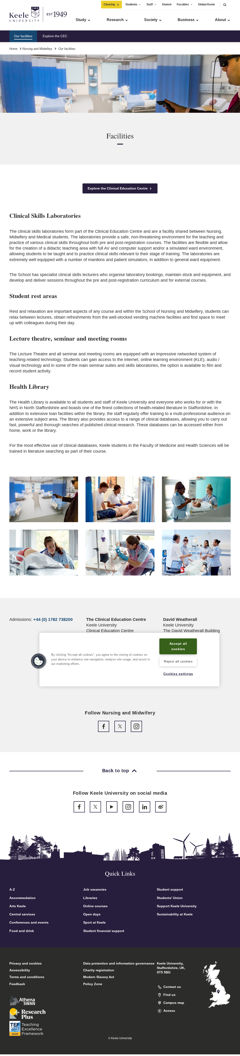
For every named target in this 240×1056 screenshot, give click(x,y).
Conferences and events (29, 922)
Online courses (95, 906)
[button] (225, 4)
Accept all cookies (178, 646)
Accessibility (19, 970)
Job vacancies (94, 889)
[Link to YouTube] (111, 806)
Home (13, 49)
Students (131, 4)
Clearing (109, 4)
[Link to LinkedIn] (144, 806)
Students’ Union (170, 898)
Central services (22, 914)
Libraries (90, 898)
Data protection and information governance (118, 963)
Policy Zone (92, 984)
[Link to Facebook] (103, 726)
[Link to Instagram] (136, 726)
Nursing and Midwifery (37, 49)
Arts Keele (17, 906)
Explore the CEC (55, 36)
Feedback (17, 984)
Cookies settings (178, 674)
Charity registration (98, 970)
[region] (129, 659)
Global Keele (206, 4)
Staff (149, 4)
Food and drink (21, 931)
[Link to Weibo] (160, 806)
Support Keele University (177, 906)
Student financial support (103, 931)
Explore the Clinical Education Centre (118, 188)
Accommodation (22, 898)
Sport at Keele (94, 922)
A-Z (12, 889)
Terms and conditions (26, 977)
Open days (92, 914)
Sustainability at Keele (175, 914)
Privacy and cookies (25, 963)
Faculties (183, 4)
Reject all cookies (178, 661)
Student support (170, 889)
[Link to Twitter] (120, 726)
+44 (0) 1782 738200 (53, 619)
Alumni (166, 4)
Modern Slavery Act (98, 977)
